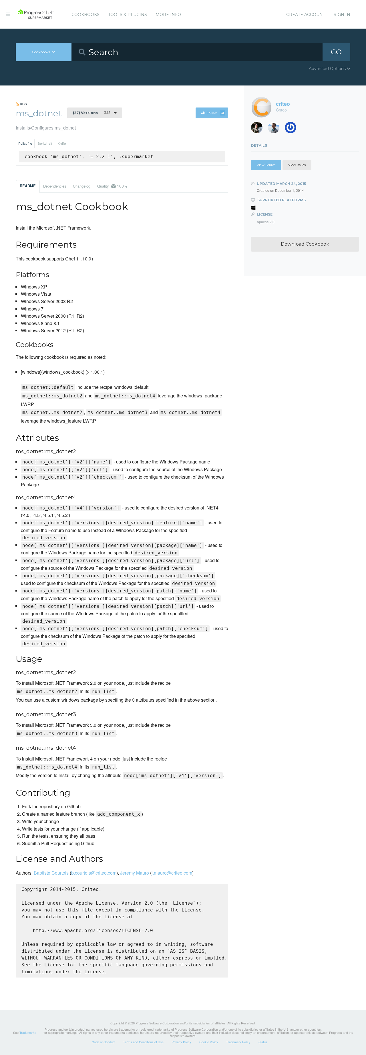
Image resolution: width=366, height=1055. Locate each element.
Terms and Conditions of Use (143, 1042)
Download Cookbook (305, 244)
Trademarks (27, 1032)
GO (336, 52)
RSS (23, 103)
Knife (61, 144)
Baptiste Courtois (51, 872)
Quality (112, 186)
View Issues (297, 165)
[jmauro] (293, 129)
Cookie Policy (208, 1042)
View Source (266, 165)
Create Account (305, 14)
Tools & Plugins (127, 14)
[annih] (276, 129)
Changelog (81, 186)
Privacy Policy (181, 1042)
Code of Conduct (103, 1042)
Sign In (342, 14)
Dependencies (54, 186)
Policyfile (25, 144)
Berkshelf (44, 144)
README (28, 185)
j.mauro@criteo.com (172, 872)
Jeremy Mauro (134, 872)
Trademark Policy (238, 1042)
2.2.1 (91, 112)
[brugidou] (259, 129)
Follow (215, 113)
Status (262, 1042)
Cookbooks (85, 14)
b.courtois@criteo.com (93, 872)
